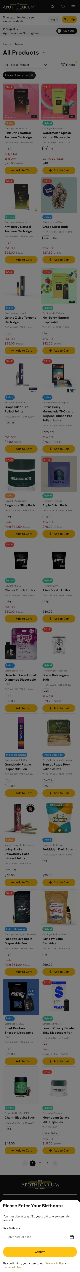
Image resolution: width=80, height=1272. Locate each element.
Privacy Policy (54, 1263)
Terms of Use (12, 1267)
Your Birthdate (11, 1228)
